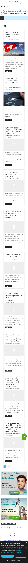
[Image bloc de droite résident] (14, 508)
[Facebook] (1, 6)
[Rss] (7, 6)
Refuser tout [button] (20, 556)
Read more (8, 71)
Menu (6, 18)
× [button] (26, 542)
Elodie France (10, 39)
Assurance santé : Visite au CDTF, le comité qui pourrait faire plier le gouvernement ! (12, 382)
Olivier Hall (9, 343)
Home (5, 22)
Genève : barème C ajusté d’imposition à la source (13, 296)
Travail (21, 55)
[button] (14, 553)
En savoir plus (18, 550)
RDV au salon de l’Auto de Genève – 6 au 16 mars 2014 (13, 174)
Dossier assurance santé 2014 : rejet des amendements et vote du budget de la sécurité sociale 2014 (13, 427)
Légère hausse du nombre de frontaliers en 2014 (13, 35)
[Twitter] (4, 6)
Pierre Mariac (10, 220)
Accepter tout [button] (7, 556)
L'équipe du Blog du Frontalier (14, 87)
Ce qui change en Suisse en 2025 (14, 3)
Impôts (21, 105)
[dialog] (14, 552)
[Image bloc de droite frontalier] (14, 483)
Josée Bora (9, 178)
